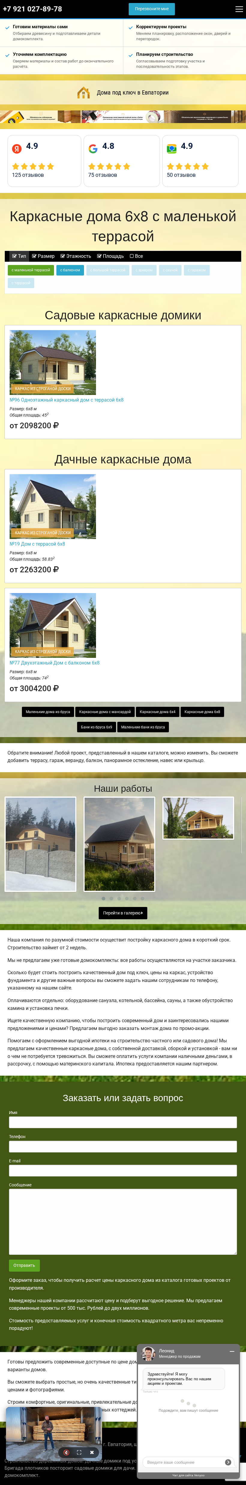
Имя (13, 1112)
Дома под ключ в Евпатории (133, 92)
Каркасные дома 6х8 (202, 712)
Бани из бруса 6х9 (96, 727)
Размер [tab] (46, 256)
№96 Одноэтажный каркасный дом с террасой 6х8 (67, 400)
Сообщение (20, 1184)
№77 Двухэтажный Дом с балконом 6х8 (55, 663)
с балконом (70, 270)
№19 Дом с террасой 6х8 (37, 544)
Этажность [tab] (78, 256)
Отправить (24, 1265)
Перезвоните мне (152, 8)
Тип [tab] (21, 256)
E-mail (14, 1160)
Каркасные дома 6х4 (158, 712)
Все (138, 256)
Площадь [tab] (113, 256)
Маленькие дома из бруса (48, 712)
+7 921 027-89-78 (32, 9)
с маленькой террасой (31, 270)
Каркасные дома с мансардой (105, 712)
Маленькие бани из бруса (143, 727)
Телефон (17, 1136)
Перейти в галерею (122, 913)
